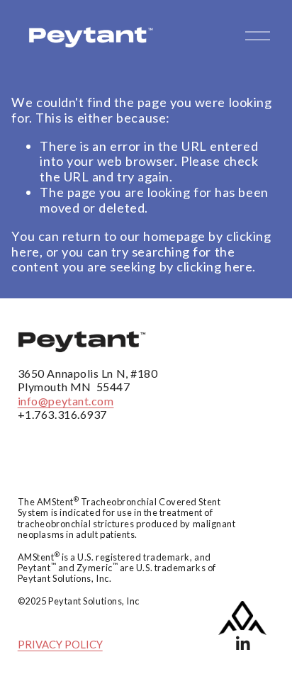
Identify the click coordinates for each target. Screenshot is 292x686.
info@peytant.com (66, 400)
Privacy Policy (60, 644)
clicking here (214, 266)
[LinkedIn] (242, 643)
